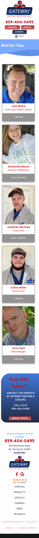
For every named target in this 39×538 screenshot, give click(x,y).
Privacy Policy (31, 522)
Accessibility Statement (27, 528)
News (20, 509)
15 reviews (22, 482)
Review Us (19, 514)
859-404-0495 (19, 22)
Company (19, 503)
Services (19, 487)
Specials (19, 498)
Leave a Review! (18, 177)
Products (19, 492)
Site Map (9, 528)
